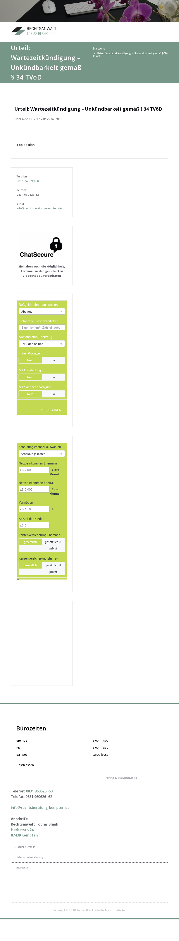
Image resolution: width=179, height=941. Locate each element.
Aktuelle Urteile (25, 847)
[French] (154, 885)
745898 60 (31, 181)
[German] (159, 885)
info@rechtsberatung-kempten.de (39, 208)
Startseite (99, 48)
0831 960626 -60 (39, 791)
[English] (148, 885)
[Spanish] (165, 885)
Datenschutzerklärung (29, 857)
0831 (20, 181)
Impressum (22, 867)
